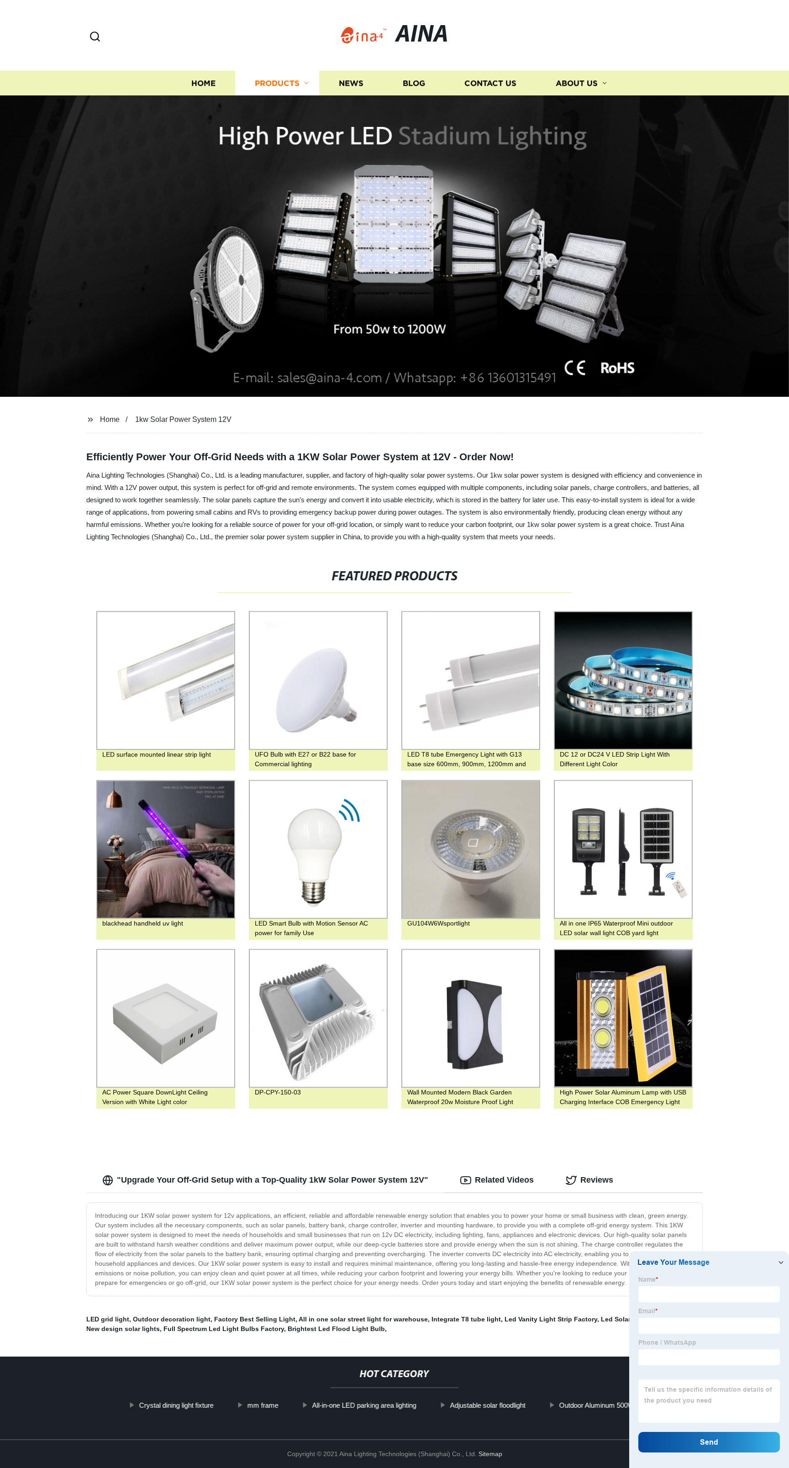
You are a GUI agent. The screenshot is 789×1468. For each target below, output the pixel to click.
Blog (414, 83)
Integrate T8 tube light (466, 1319)
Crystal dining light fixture (176, 1405)
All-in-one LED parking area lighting (364, 1405)
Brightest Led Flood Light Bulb (336, 1328)
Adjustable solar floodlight (487, 1405)
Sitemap (490, 1453)
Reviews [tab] (596, 1179)
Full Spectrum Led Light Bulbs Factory (223, 1328)
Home (203, 83)
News (351, 83)
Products (277, 83)
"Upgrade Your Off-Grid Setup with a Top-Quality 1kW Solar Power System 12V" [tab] (272, 1179)
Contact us (490, 83)
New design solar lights (123, 1328)
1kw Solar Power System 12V (183, 419)
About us (577, 83)
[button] (95, 37)
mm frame (262, 1405)
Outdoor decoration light (171, 1319)
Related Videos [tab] (504, 1179)
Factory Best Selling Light (254, 1319)
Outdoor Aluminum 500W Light (604, 1405)
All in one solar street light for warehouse (363, 1319)
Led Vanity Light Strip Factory (551, 1319)
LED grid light (107, 1319)
